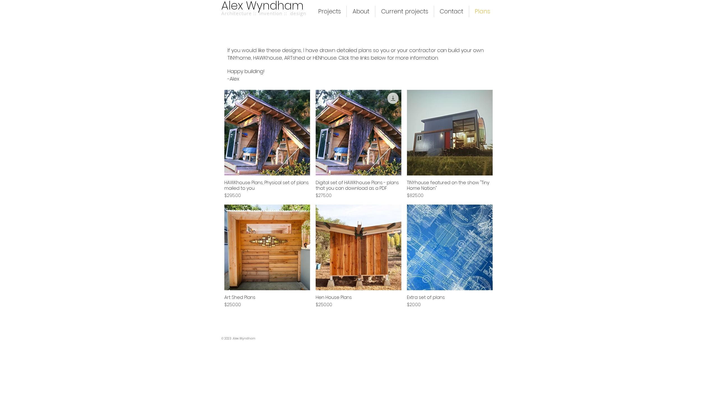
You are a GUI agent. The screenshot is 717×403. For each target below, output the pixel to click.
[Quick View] (267, 132)
